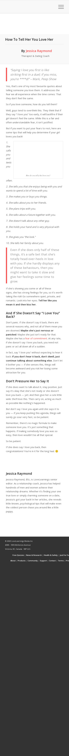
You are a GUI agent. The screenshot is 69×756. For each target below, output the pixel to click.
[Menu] (59, 6)
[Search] (52, 6)
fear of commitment (36, 338)
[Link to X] (47, 566)
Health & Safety (51, 555)
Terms (61, 560)
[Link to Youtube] (56, 566)
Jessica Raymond (39, 51)
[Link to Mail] (61, 566)
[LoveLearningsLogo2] (28, 6)
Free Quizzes (18, 555)
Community (33, 560)
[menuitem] (52, 6)
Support (43, 560)
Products (22, 560)
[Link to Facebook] (51, 566)
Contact (52, 560)
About (13, 560)
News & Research (34, 555)
